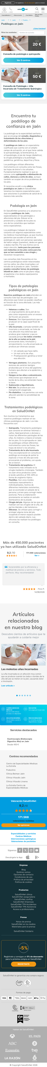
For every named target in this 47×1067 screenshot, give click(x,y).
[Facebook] (19, 850)
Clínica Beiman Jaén (15, 774)
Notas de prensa (23, 921)
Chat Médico (29, 15)
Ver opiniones (23, 825)
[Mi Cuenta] (4, 9)
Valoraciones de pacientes (23, 841)
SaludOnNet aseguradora (23, 897)
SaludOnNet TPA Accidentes (23, 904)
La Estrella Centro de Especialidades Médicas (17, 786)
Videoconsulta (18, 15)
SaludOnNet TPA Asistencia (23, 907)
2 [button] (25, 600)
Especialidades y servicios (23, 833)
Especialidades (6, 15)
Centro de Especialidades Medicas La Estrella (21, 764)
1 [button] (21, 600)
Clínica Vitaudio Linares (17, 781)
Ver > (36, 555)
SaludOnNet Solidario (23, 931)
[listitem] (23, 50)
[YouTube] (36, 850)
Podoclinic (11, 770)
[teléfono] (11, 9)
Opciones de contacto (23, 874)
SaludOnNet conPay (23, 899)
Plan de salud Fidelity (38, 15)
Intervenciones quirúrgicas (23, 839)
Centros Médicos (23, 836)
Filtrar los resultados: (9, 32)
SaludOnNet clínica (23, 894)
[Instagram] (31, 850)
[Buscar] (37, 9)
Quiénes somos (23, 872)
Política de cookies (23, 882)
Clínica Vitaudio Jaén (15, 777)
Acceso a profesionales (23, 909)
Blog (24, 869)
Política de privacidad (23, 879)
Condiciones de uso (23, 877)
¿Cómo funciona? (39, 28)
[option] (23, 578)
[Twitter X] (25, 850)
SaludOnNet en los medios (23, 924)
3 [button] (28, 600)
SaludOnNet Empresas (23, 902)
